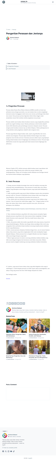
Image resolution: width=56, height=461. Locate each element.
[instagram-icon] (8, 451)
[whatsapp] (15, 303)
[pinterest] (21, 303)
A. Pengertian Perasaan (13, 66)
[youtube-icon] (11, 451)
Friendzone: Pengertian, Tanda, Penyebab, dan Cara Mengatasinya (38, 356)
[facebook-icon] (3, 451)
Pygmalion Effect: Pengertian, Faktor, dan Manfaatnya (16, 335)
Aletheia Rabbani (12, 434)
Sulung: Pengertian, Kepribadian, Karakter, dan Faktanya (37, 335)
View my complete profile (10, 447)
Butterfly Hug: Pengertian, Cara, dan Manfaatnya (15, 356)
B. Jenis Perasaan (11, 68)
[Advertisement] (28, 16)
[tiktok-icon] (14, 451)
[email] (24, 303)
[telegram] (18, 303)
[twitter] (12, 303)
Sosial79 (24, 1)
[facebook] (10, 303)
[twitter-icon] (6, 451)
